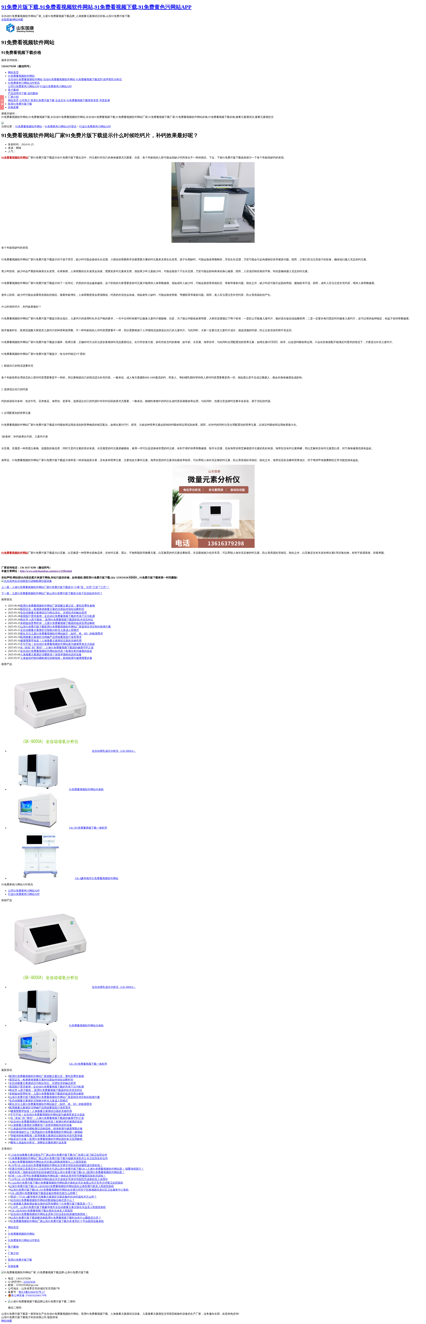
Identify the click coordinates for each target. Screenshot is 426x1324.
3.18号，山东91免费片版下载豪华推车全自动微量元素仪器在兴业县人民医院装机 (58, 1207)
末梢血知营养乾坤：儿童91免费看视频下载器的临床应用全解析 (46, 1093)
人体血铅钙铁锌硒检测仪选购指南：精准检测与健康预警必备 (56, 658)
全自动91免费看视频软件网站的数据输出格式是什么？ (43, 1200)
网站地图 (17, 19)
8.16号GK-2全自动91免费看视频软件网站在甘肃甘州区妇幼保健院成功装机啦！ (56, 1165)
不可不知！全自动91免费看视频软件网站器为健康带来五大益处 (47, 1114)
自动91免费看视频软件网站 (59, 79)
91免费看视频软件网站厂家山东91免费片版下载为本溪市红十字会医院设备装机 (57, 1221)
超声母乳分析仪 (112, 79)
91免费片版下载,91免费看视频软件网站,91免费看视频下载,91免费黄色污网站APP (96, 7)
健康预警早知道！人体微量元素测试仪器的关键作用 (41, 1111)
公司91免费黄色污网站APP (23, 86)
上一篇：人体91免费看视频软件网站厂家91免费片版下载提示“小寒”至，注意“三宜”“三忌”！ (55, 587)
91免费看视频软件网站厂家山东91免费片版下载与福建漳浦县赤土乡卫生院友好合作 (58, 1158)
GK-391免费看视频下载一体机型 (88, 827)
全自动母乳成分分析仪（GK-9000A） (114, 751)
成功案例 (32, 93)
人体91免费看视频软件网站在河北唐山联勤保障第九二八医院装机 (48, 1161)
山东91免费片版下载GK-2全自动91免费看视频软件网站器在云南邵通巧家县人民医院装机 (61, 1186)
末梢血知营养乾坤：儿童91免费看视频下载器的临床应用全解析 (57, 623)
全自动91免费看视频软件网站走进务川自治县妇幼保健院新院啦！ (49, 1214)
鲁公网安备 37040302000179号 (29, 1295)
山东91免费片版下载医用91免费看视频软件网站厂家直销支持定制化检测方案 (65, 626)
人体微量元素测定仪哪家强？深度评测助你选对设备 (41, 1125)
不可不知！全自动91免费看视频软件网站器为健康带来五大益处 (57, 644)
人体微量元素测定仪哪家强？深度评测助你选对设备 (51, 654)
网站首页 (13, 72)
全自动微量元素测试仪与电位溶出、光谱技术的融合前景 (42, 1083)
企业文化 (60, 100)
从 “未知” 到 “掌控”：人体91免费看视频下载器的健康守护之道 (57, 647)
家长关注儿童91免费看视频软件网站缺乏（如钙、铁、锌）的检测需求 (61, 633)
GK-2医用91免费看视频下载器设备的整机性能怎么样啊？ (44, 1193)
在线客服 (6, 19)
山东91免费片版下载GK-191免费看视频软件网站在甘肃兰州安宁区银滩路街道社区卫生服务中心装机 (70, 1189)
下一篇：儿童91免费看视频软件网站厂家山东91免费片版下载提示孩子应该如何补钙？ (52, 593)
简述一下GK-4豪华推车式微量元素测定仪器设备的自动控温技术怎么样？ (54, 1196)
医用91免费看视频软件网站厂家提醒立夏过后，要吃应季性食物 (57, 605)
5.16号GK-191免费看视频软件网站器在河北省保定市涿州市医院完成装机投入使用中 (58, 1179)
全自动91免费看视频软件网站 (25, 79)
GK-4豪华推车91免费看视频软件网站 (96, 878)
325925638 (29, 1281)
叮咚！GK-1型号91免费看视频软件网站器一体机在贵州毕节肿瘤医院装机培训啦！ (57, 1175)
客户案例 (13, 89)
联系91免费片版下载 (43, 100)
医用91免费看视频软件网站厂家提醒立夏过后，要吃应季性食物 (46, 1076)
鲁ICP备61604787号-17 (32, 1292)
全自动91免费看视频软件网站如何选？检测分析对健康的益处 (56, 651)
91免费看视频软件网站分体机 (86, 789)
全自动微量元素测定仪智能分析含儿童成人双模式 (49, 630)
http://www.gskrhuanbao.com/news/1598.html (46, 571)
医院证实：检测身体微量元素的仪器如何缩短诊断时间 (52, 609)
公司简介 (24, 100)
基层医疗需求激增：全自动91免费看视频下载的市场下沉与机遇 (46, 1086)
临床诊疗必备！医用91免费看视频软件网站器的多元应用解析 (47, 1139)
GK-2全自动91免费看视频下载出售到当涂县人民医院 (42, 1210)
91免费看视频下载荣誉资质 (83, 100)
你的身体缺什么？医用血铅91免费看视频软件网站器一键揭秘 (47, 1132)
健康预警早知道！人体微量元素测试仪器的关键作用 (51, 640)
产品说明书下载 (17, 93)
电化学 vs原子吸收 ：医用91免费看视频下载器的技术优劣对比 (56, 619)
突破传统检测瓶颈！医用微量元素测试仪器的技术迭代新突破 (47, 1135)
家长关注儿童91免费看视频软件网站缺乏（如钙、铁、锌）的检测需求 (50, 1104)
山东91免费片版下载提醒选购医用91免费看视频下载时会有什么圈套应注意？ (56, 1217)
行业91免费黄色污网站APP (56, 86)
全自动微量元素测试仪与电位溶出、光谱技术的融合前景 (53, 612)
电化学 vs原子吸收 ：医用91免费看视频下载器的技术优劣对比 (45, 1090)
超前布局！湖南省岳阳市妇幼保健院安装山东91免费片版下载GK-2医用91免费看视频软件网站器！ (67, 1172)
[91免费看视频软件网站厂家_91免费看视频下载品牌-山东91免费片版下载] (20, 33)
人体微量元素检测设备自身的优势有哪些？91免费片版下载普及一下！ (52, 1203)
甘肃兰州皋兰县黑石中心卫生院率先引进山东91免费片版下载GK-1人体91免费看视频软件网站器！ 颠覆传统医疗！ (76, 1168)
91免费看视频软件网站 (21, 75)
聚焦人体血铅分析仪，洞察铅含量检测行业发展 (39, 1142)
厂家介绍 (13, 96)
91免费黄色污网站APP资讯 (24, 82)
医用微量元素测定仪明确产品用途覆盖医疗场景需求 (51, 637)
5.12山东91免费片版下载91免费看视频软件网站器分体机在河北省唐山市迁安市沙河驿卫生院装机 (66, 1182)
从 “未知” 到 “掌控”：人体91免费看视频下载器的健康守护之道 (47, 1118)
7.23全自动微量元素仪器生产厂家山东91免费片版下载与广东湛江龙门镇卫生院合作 (58, 1154)
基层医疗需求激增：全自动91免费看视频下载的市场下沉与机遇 (57, 616)
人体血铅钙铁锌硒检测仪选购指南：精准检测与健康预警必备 (47, 1128)
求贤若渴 (104, 100)
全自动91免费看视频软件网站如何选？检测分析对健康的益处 (47, 1121)
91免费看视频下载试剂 (89, 79)
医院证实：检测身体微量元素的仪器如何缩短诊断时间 (41, 1079)
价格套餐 (13, 107)
